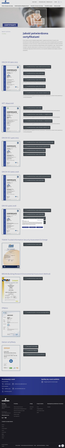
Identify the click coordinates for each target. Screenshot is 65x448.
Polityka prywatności (40, 220)
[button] (23, 220)
